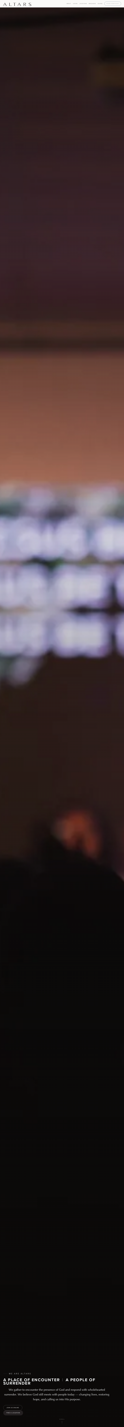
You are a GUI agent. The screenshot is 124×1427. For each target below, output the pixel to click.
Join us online (12, 1407)
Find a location (13, 1413)
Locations (83, 3)
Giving (100, 3)
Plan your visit (113, 3)
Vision (75, 3)
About (69, 3)
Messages (92, 3)
